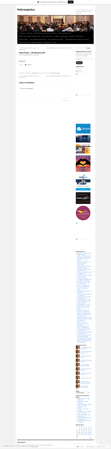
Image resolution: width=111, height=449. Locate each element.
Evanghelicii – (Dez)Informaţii (76, 36)
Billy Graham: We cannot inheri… (86, 348)
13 (90, 430)
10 (84, 430)
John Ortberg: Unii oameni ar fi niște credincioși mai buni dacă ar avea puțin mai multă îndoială (84, 319)
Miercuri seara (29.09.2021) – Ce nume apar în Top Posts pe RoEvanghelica (83, 263)
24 (84, 434)
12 (88, 430)
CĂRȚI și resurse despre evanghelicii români (29, 36)
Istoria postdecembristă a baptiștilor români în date (77, 39)
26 (88, 434)
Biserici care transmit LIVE (65, 33)
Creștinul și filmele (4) (81, 416)
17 (84, 432)
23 (81, 434)
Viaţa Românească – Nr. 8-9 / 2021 (84, 304)
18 (86, 432)
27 (90, 434)
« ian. (77, 438)
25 (86, 434)
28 (77, 436)
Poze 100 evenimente (24, 42)
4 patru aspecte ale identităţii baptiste (84, 279)
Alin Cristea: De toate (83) (82, 277)
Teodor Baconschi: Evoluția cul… (86, 365)
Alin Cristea (29, 33)
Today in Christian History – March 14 (84, 404)
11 (86, 430)
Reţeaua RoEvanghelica (36, 42)
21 (77, 434)
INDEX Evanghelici (23, 39)
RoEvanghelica (26, 9)
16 (81, 432)
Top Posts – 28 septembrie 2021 (83, 310)
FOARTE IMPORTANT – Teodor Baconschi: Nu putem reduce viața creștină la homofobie (83, 301)
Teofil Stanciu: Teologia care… (86, 360)
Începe (70, 2)
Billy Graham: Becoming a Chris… (86, 352)
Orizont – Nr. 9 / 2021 (81, 321)
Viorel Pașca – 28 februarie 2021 (32, 52)
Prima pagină (22, 33)
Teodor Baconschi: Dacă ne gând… (86, 382)
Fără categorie (35, 73)
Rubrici (54, 42)
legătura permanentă (55, 73)
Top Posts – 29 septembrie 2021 (83, 285)
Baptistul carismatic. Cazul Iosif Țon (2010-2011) (45, 33)
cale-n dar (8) (88, 378)
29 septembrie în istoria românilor (83, 280)
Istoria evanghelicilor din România (55, 39)
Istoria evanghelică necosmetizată (38, 39)
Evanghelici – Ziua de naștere (61, 36)
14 (77, 432)
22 (79, 434)
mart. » (90, 438)
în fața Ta (79, 289)
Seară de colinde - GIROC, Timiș (83, 414)
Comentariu (65, 100)
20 (90, 432)
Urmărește (79, 62)
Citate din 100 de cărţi (47, 36)
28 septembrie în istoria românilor (83, 305)
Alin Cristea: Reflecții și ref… (86, 369)
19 (88, 432)
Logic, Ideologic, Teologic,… (85, 386)
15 (79, 432)
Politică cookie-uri (34, 446)
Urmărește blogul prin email (83, 51)
